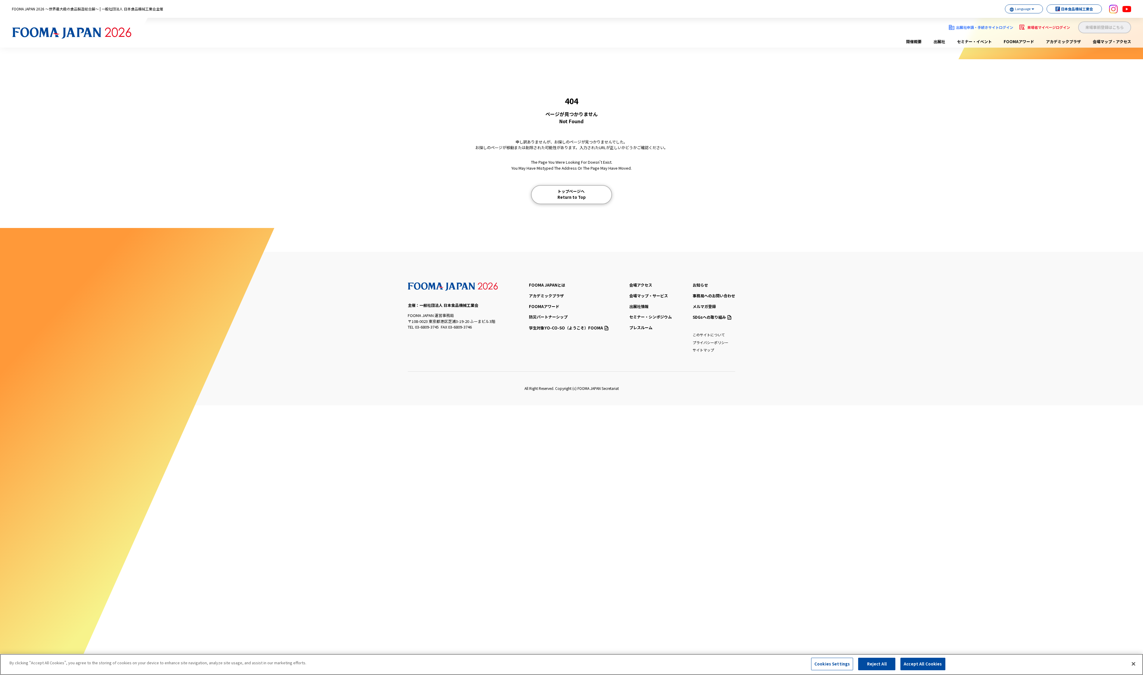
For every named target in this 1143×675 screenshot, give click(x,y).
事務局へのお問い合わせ (714, 296)
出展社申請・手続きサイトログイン (984, 27)
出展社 (939, 41)
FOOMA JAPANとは (547, 285)
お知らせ (700, 285)
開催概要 (914, 41)
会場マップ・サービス (648, 296)
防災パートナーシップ (548, 317)
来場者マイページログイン (1048, 27)
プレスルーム (640, 327)
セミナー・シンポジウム (650, 317)
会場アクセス (640, 285)
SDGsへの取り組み (709, 317)
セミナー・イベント (974, 41)
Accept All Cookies (923, 664)
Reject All (877, 664)
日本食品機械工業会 (1077, 8)
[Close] (1133, 663)
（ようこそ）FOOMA (566, 328)
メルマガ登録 (704, 306)
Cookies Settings (832, 664)
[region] (571, 664)
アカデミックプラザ (1063, 41)
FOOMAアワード (1019, 41)
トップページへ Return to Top (572, 194)
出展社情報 (639, 306)
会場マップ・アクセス (1112, 41)
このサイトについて (709, 334)
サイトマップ (703, 349)
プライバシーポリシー (710, 342)
